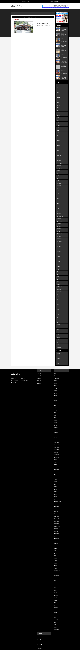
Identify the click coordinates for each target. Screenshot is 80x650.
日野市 (58, 198)
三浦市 (58, 87)
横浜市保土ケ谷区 (60, 216)
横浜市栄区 (59, 226)
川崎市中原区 (59, 155)
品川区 (58, 122)
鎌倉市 (58, 339)
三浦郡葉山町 (56, 378)
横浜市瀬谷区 (59, 236)
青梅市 (58, 344)
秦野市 (58, 296)
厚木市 (58, 117)
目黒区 (58, 281)
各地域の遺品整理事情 (54, 1)
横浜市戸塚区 (59, 221)
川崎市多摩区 (59, 158)
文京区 (58, 193)
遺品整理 (58, 337)
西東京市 (58, 324)
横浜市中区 (59, 213)
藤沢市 (58, 322)
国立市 (58, 127)
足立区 (58, 332)
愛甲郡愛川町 (59, 183)
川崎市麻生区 (59, 170)
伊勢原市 (58, 105)
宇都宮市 (58, 140)
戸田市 (58, 190)
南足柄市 (58, 115)
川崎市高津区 (59, 168)
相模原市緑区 (59, 291)
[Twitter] (13, 382)
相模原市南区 (59, 289)
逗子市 (58, 334)
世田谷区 (58, 97)
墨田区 (58, 130)
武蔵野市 (58, 259)
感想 (57, 188)
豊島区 (58, 329)
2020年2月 (59, 363)
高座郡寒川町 (59, 347)
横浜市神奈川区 (59, 241)
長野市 (58, 342)
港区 (57, 271)
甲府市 (58, 276)
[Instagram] (15, 382)
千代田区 (58, 112)
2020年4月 (59, 358)
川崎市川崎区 (59, 163)
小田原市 (58, 145)
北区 (57, 110)
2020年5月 (39, 375)
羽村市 (58, 309)
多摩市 (58, 132)
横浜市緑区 (59, 243)
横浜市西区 (59, 246)
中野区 (58, 102)
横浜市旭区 (59, 223)
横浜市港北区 (59, 231)
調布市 (58, 327)
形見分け (58, 180)
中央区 (58, 100)
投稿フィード (39, 639)
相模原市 (58, 284)
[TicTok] (16, 382)
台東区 (58, 120)
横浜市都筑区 (59, 248)
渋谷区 (58, 269)
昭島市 (55, 486)
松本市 (58, 208)
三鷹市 (58, 92)
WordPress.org (39, 644)
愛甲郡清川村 (59, 185)
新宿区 (58, 195)
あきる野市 (59, 84)
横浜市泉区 (59, 228)
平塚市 (58, 173)
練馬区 (55, 590)
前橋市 (58, 107)
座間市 (58, 178)
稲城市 (58, 299)
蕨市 (57, 319)
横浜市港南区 (59, 233)
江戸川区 (58, 261)
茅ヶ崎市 (58, 312)
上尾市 (55, 383)
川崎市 (58, 153)
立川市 (58, 301)
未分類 (19, 19)
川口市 (58, 150)
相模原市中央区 (59, 286)
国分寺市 (58, 125)
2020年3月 (59, 361)
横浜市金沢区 (59, 251)
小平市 (55, 430)
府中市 (58, 175)
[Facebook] (11, 382)
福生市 (58, 294)
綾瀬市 (58, 304)
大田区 (58, 137)
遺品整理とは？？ (25, 1)
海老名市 (58, 266)
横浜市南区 (59, 218)
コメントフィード (40, 641)
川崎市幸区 (59, 165)
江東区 (58, 264)
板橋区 (58, 211)
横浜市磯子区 (59, 238)
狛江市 (58, 274)
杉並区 (58, 206)
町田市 (58, 279)
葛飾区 (58, 317)
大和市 (58, 135)
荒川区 (58, 314)
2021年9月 (59, 353)
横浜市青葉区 (56, 538)
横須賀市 (58, 256)
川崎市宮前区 (59, 160)
